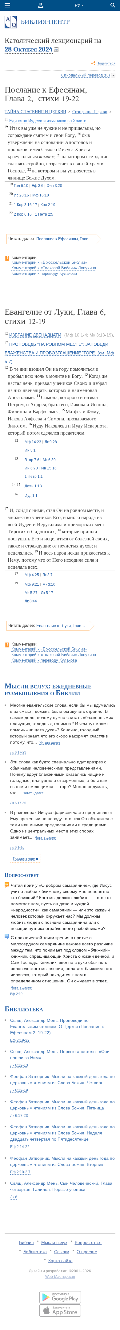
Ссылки (61, 1251)
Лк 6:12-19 (19, 1090)
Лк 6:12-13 (19, 1065)
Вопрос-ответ (88, 1242)
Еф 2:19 (16, 994)
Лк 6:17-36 (18, 803)
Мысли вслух (54, 1242)
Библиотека (35, 1251)
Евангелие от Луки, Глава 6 (60, 625)
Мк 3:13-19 (100, 334)
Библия (26, 1242)
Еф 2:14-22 (20, 1147)
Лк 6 (13, 1197)
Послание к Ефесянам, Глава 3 (64, 239)
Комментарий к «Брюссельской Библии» (49, 262)
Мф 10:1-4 (76, 334)
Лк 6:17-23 (18, 752)
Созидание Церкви (89, 111)
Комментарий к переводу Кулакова (44, 273)
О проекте (87, 1251)
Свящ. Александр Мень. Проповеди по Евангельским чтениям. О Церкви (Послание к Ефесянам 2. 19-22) (57, 1026)
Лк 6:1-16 (17, 847)
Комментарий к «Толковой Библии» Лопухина (53, 268)
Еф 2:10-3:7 (20, 1172)
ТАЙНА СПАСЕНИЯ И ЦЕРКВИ (35, 111)
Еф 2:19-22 (20, 1040)
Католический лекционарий (49, 40)
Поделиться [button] (106, 63)
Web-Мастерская (60, 1276)
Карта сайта (60, 1260)
